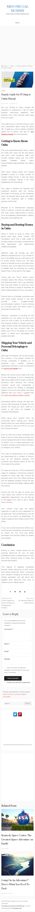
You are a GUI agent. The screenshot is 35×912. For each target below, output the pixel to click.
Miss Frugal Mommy (17, 9)
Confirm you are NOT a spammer (18, 682)
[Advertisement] (17, 44)
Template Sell (17, 908)
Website (7, 659)
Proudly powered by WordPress (12, 906)
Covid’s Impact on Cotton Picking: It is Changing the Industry (8, 604)
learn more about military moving (17, 395)
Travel (3, 91)
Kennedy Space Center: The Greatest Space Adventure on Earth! (17, 839)
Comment (8, 629)
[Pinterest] (20, 714)
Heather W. (14, 103)
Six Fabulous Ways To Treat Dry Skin (26, 602)
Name (7, 644)
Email (6, 651)
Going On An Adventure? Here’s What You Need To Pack (15, 884)
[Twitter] (15, 714)
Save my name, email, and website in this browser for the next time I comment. (16, 670)
